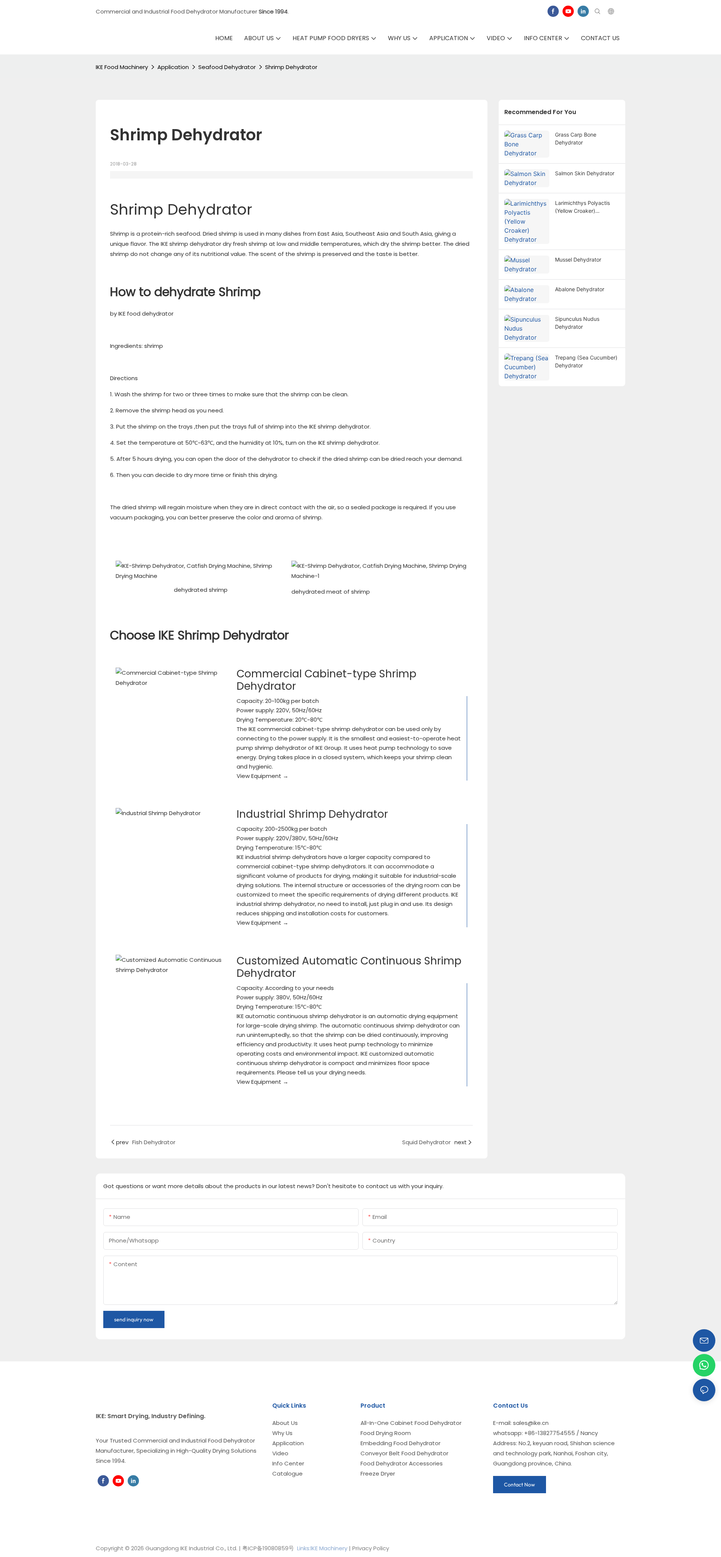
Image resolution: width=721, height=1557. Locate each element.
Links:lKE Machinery (322, 1548)
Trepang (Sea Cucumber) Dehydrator (586, 361)
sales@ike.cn (531, 1423)
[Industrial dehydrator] (170, 813)
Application (173, 67)
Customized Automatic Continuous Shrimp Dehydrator (349, 967)
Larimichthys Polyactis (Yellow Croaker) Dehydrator (582, 207)
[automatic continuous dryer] (170, 965)
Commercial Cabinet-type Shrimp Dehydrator (326, 680)
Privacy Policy (370, 1548)
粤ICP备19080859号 (268, 1548)
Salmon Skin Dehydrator (584, 173)
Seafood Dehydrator (227, 67)
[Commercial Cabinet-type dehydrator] (170, 678)
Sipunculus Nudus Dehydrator (577, 323)
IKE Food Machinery (122, 67)
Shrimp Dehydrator (291, 67)
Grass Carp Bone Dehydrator (575, 138)
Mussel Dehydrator (578, 259)
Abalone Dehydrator (579, 289)
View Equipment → (262, 776)
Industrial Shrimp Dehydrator (312, 814)
